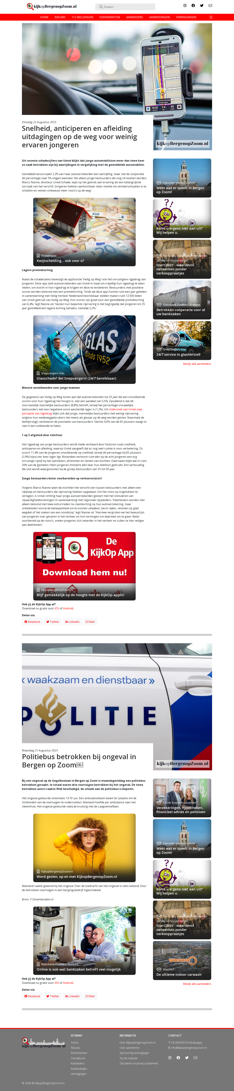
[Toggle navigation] (211, 17)
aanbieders (134, 17)
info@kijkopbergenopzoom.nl (188, 1048)
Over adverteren (129, 1048)
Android (68, 608)
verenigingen (186, 17)
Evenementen (79, 1053)
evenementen (110, 17)
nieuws (60, 17)
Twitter (54, 622)
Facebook (33, 622)
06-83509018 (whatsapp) (186, 1042)
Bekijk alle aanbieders (197, 364)
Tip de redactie (129, 1058)
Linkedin (73, 622)
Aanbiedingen (79, 1069)
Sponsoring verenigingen (134, 1053)
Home (74, 1042)
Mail (91, 622)
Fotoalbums (78, 1058)
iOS (57, 608)
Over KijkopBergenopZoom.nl (137, 1042)
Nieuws (75, 1048)
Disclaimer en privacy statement (139, 1063)
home (44, 17)
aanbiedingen (159, 17)
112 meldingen (82, 17)
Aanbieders (78, 1063)
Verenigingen (78, 1074)
